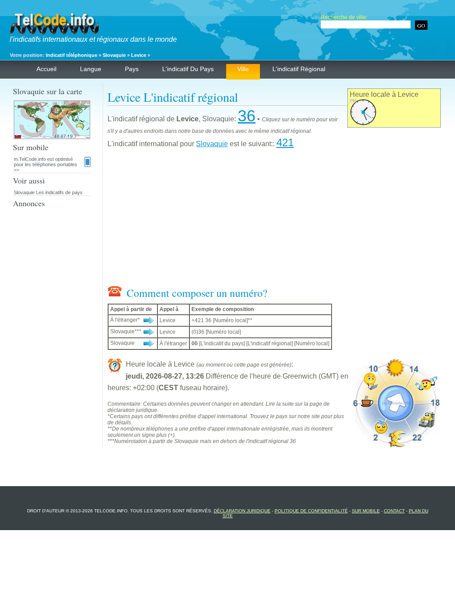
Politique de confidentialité (311, 510)
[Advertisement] (274, 219)
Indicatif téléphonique (71, 55)
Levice (138, 55)
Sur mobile (366, 510)
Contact (394, 510)
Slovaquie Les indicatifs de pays (48, 192)
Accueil (46, 68)
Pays (132, 68)
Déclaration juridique (242, 510)
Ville (243, 68)
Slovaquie (114, 55)
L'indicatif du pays (188, 68)
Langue (90, 68)
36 (246, 116)
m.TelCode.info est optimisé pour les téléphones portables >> (45, 164)
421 (285, 142)
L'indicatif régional (298, 68)
